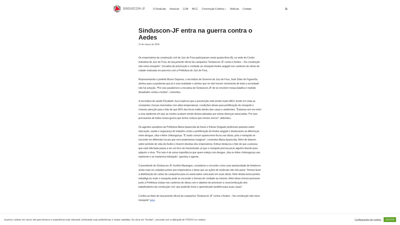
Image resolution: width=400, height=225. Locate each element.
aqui (152, 200)
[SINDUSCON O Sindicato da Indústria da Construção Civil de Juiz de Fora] (129, 9)
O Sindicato (159, 9)
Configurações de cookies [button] (368, 219)
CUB (185, 9)
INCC (195, 9)
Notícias (234, 9)
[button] (225, 9)
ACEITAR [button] (389, 219)
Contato (247, 9)
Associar (174, 9)
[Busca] (286, 9)
